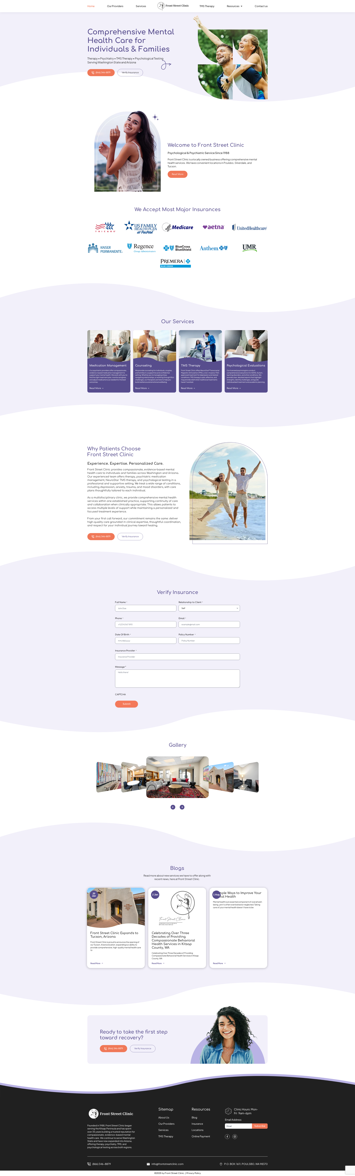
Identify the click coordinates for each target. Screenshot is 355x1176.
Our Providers (115, 6)
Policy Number (187, 634)
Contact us (261, 6)
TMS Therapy (207, 6)
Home (91, 6)
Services (141, 6)
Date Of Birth (123, 634)
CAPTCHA (120, 694)
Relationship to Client (191, 602)
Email (182, 618)
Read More (95, 963)
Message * (120, 667)
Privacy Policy (193, 1173)
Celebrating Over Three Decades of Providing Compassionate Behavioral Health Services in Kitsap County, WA (173, 940)
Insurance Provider (126, 651)
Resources (233, 6)
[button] (173, 807)
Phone (119, 618)
